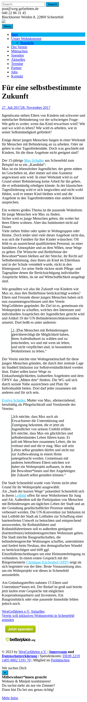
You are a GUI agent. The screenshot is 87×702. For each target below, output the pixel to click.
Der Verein (19, 47)
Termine (17, 64)
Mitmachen (19, 51)
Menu (7, 26)
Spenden (17, 55)
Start (14, 34)
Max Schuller (34, 160)
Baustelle (27, 43)
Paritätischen (60, 660)
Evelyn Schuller (13, 400)
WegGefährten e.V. (16, 611)
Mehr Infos (10, 698)
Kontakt (17, 76)
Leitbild (20, 495)
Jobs (14, 72)
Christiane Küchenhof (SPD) (47, 562)
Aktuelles (18, 59)
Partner (16, 68)
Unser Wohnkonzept (26, 39)
